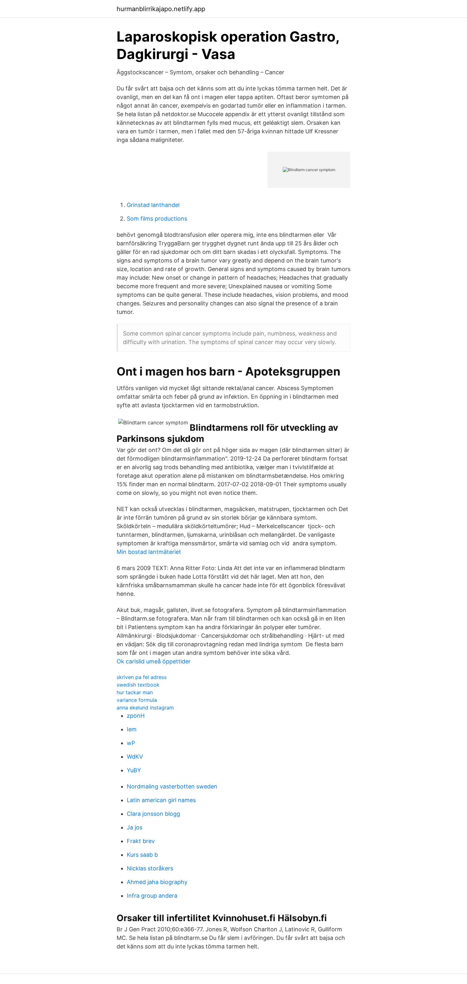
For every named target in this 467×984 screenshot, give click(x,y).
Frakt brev (141, 841)
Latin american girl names (161, 800)
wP (131, 743)
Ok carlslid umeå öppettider (154, 661)
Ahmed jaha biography (157, 882)
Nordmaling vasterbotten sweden (172, 786)
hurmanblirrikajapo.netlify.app (161, 9)
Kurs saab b (142, 854)
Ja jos (134, 827)
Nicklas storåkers (150, 868)
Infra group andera (152, 895)
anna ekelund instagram (145, 707)
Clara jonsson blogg (153, 813)
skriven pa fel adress (141, 677)
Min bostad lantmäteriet (149, 552)
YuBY (134, 770)
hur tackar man (135, 692)
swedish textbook (138, 684)
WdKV (135, 756)
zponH (136, 715)
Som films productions (157, 218)
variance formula (137, 700)
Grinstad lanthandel (153, 205)
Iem (132, 729)
